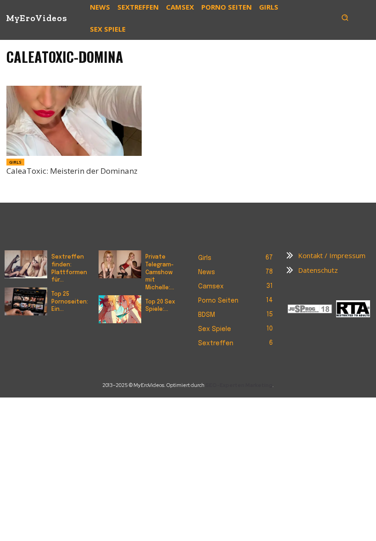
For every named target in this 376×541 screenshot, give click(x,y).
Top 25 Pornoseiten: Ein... (69, 302)
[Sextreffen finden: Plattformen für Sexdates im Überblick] (26, 264)
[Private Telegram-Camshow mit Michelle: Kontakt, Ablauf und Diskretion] (120, 264)
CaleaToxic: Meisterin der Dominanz (72, 171)
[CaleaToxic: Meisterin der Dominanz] (74, 121)
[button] (344, 17)
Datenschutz (318, 270)
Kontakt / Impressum (331, 255)
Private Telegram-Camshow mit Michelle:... (159, 272)
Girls (15, 162)
